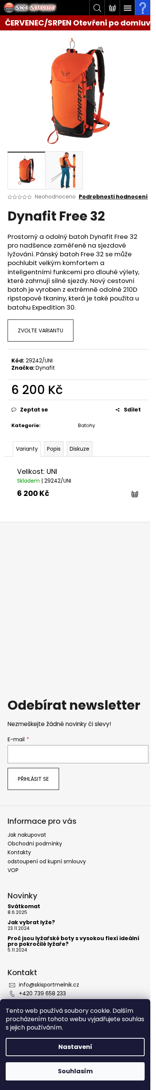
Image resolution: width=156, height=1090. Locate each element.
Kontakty (19, 852)
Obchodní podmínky (35, 843)
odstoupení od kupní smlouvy (47, 861)
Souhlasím (75, 1071)
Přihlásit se (33, 779)
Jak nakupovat (27, 835)
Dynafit (45, 368)
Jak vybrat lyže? (31, 922)
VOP (13, 870)
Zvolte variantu (40, 330)
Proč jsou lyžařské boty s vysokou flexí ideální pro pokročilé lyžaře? (73, 941)
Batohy (86, 425)
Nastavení (75, 1046)
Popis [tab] (54, 449)
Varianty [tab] (27, 449)
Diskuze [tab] (79, 449)
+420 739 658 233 (42, 993)
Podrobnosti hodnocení (113, 196)
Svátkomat (24, 906)
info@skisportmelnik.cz (49, 984)
